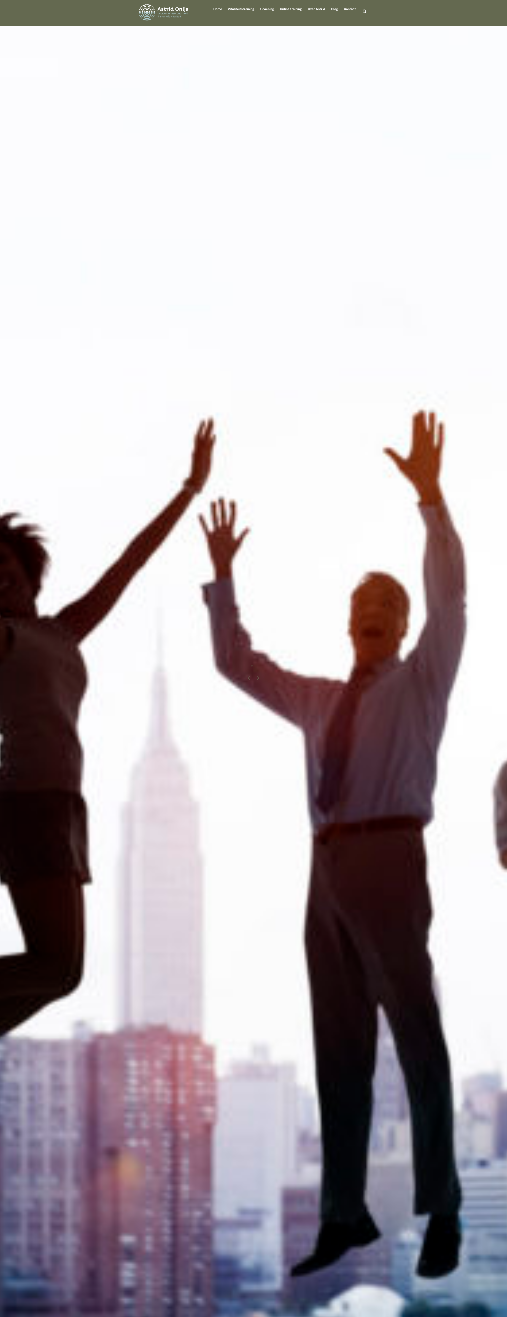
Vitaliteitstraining (241, 9)
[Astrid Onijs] (163, 18)
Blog (334, 9)
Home (217, 9)
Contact (350, 9)
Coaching (267, 9)
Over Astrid (316, 9)
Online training (291, 9)
